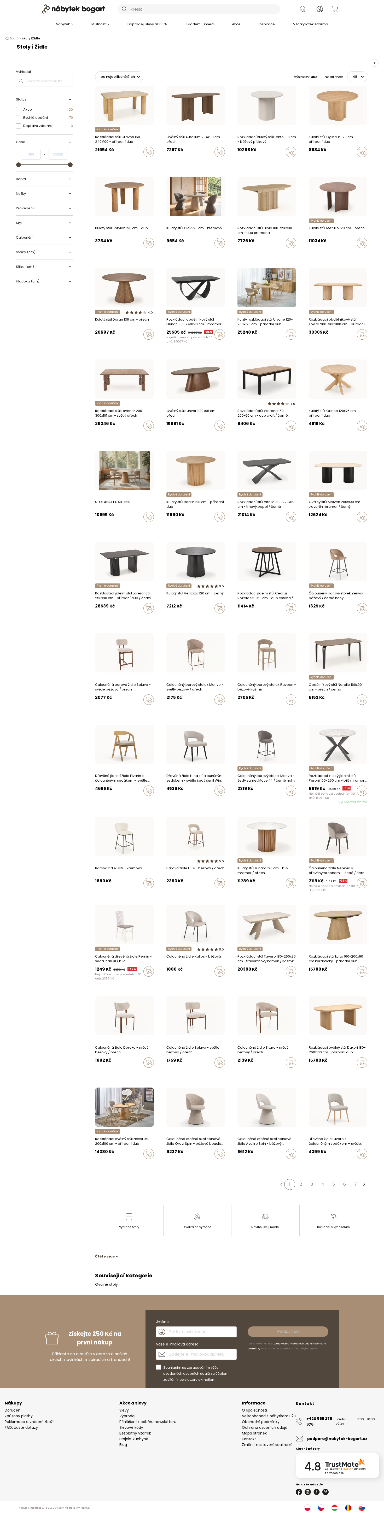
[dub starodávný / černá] (244, 436)
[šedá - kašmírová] (106, 710)
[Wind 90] (101, 801)
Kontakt (249, 1439)
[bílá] (96, 982)
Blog (123, 1444)
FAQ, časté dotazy (21, 1427)
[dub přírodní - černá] (106, 527)
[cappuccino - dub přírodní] (111, 1073)
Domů (14, 38)
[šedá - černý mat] (121, 710)
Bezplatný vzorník (135, 1433)
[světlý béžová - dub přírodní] (106, 1073)
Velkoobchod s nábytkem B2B (269, 1416)
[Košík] (334, 9)
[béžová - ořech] (101, 710)
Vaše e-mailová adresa (177, 1344)
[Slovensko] (361, 1507)
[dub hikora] (244, 619)
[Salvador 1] (239, 1164)
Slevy (124, 1410)
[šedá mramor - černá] (96, 527)
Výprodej (127, 1416)
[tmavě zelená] (310, 619)
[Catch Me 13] (172, 1164)
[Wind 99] (106, 801)
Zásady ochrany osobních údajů (292, 1343)
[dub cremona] (177, 162)
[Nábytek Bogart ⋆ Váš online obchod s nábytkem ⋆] (73, 9)
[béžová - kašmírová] (116, 710)
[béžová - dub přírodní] (116, 1073)
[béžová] (315, 619)
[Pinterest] (325, 1492)
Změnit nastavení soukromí (267, 1444)
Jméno (162, 1321)
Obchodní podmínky (261, 1421)
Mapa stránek (254, 1433)
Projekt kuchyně (133, 1439)
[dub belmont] (253, 619)
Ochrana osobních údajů (264, 1427)
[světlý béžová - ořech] (96, 710)
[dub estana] (249, 619)
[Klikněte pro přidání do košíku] (148, 152)
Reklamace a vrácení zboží (29, 1421)
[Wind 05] (96, 801)
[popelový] (320, 619)
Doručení (13, 1410)
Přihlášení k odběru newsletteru (147, 1421)
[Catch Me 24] (177, 1164)
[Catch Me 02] (168, 1164)
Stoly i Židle (31, 38)
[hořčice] (177, 982)
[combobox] (199, 9)
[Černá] (325, 619)
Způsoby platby (19, 1416)
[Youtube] (316, 1492)
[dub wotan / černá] (249, 436)
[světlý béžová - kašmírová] (111, 710)
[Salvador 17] (244, 1164)
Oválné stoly (106, 1284)
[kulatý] (101, 162)
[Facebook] (299, 1492)
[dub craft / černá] (239, 436)
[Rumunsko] (348, 1507)
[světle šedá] (320, 162)
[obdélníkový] (96, 162)
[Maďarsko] (334, 1507)
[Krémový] (315, 162)
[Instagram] (308, 1492)
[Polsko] (307, 1507)
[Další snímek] (375, 63)
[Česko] (321, 1507)
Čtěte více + (106, 1256)
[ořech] (172, 162)
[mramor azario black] (168, 345)
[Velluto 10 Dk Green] (168, 801)
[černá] (168, 162)
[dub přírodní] (310, 162)
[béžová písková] (239, 162)
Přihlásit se (288, 1332)
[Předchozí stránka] (281, 1184)
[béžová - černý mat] (126, 710)
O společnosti (254, 1410)
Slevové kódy (131, 1427)
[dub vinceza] (239, 619)
